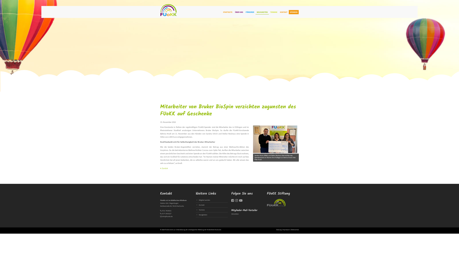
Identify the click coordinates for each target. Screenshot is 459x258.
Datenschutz (295, 230)
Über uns (239, 12)
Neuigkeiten (262, 12)
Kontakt (283, 12)
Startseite (227, 12)
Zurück (165, 168)
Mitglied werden (204, 200)
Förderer (250, 12)
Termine (273, 12)
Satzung (278, 230)
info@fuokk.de (167, 216)
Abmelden (235, 214)
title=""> (256, 125)
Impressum (286, 230)
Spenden (294, 12)
